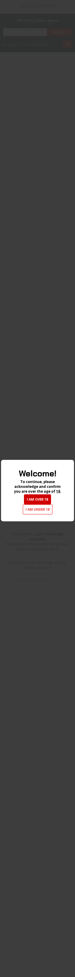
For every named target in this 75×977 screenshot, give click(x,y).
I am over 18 (37, 499)
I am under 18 (38, 509)
